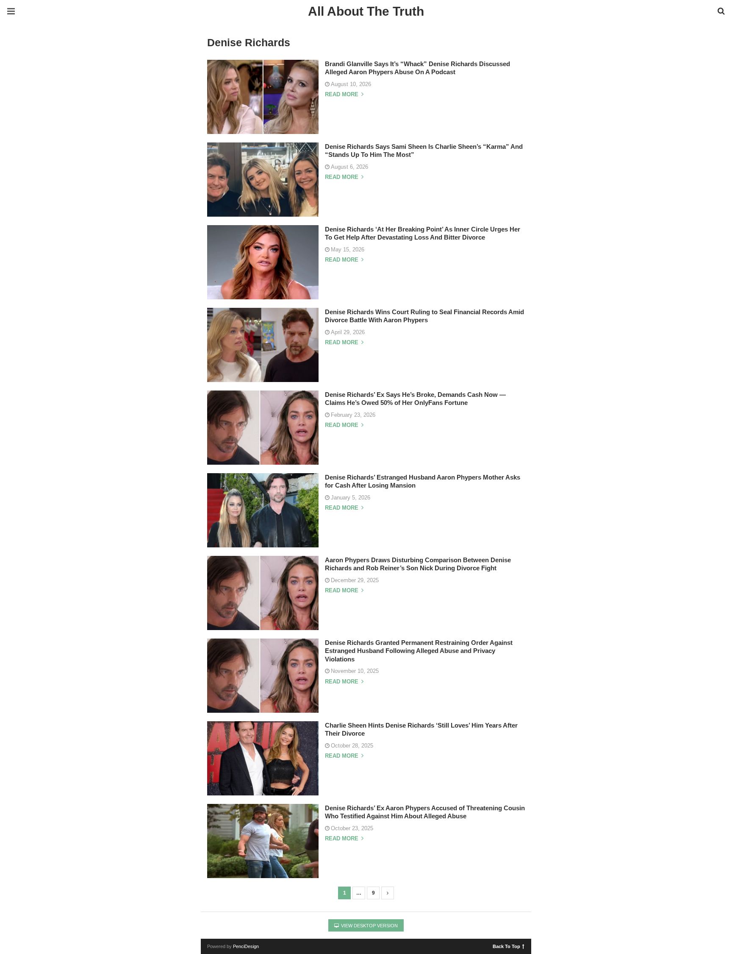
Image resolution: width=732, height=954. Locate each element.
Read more (342, 95)
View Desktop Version (369, 925)
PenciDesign (246, 946)
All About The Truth (366, 11)
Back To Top (506, 946)
